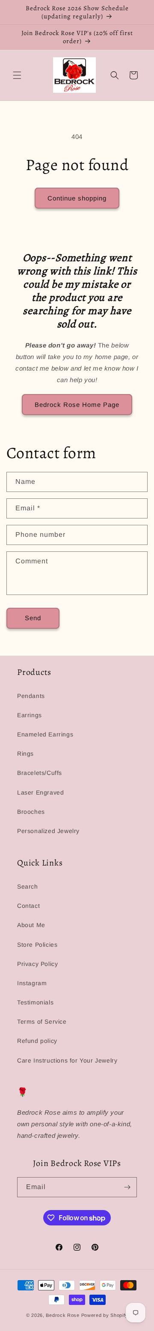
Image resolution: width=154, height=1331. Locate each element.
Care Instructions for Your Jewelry (67, 1060)
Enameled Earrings (45, 734)
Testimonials (35, 1002)
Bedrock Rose (62, 1315)
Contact (28, 905)
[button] (17, 75)
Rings (25, 753)
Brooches (31, 811)
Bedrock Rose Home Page (77, 404)
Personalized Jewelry (48, 830)
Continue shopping (77, 198)
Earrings (29, 715)
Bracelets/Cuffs (39, 772)
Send (33, 617)
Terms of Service (42, 1021)
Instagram (32, 983)
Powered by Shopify (104, 1315)
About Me (31, 925)
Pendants (31, 695)
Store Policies (37, 944)
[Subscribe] (127, 1187)
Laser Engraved (40, 792)
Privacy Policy (37, 963)
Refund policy (37, 1040)
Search (27, 886)
